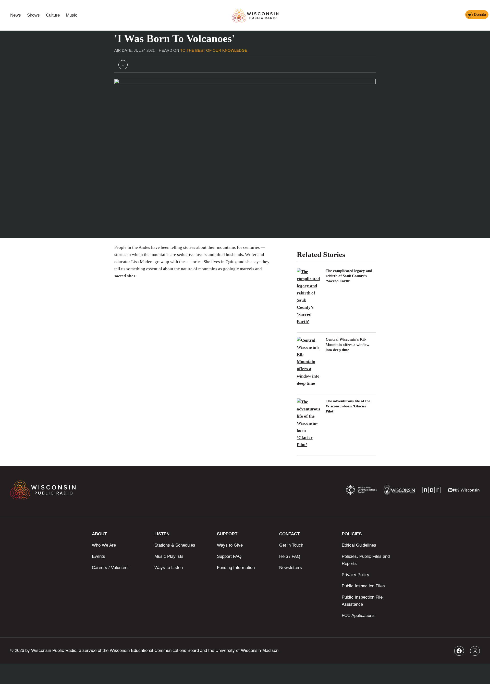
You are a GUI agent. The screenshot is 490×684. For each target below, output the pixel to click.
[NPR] (431, 491)
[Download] (123, 65)
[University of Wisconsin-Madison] (399, 491)
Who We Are (104, 545)
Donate (480, 14)
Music (71, 15)
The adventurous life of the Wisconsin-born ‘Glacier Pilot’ (348, 406)
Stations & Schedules (174, 545)
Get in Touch (291, 545)
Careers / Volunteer (110, 567)
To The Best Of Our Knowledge (213, 50)
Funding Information (236, 567)
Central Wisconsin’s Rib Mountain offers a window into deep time (347, 344)
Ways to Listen (168, 567)
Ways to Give (230, 545)
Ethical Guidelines (359, 545)
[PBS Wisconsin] (464, 491)
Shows (33, 15)
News (15, 15)
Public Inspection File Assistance (362, 601)
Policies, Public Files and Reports (366, 560)
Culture (53, 15)
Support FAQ (229, 556)
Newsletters (290, 567)
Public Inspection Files (363, 586)
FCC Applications (358, 615)
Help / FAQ (289, 556)
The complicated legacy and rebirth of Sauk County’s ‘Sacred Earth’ (349, 276)
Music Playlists (168, 556)
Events (98, 556)
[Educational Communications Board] (361, 491)
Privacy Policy (355, 574)
